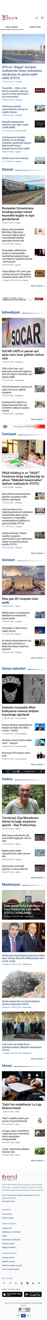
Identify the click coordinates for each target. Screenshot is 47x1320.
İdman (7, 1066)
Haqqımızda (7, 1228)
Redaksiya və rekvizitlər (11, 1232)
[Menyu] (42, 17)
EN (19, 1315)
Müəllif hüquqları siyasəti (12, 1265)
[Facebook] (10, 1283)
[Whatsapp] (4, 1283)
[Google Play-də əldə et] (33, 1294)
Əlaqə (4, 1236)
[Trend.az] (9, 17)
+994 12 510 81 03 (9, 1198)
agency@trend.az (8, 1201)
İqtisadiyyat (11, 312)
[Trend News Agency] (9, 1177)
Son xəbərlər (7, 1214)
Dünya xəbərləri (14, 668)
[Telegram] (27, 1283)
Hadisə (7, 779)
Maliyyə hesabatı (9, 1247)
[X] (16, 1283)
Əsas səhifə (12, 27)
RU (28, 1315)
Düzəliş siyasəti (8, 1244)
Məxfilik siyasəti (8, 1261)
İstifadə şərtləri (8, 1258)
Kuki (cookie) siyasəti (10, 1269)
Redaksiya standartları (11, 1240)
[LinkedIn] (33, 1283)
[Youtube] (21, 1283)
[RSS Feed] (39, 1283)
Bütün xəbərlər (37, 286)
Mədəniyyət (11, 884)
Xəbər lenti (35, 27)
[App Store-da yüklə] (12, 1294)
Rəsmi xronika (7, 1218)
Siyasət (7, 169)
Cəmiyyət (9, 434)
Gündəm (8, 560)
